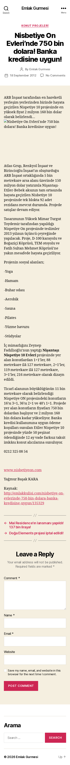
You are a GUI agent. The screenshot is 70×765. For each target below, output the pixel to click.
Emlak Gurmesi (35, 8)
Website (9, 652)
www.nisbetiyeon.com (23, 470)
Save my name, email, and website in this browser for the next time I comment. (34, 672)
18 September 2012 (23, 75)
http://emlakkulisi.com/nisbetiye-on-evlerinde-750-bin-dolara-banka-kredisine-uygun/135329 (34, 498)
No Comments (55, 75)
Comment (12, 578)
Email (9, 634)
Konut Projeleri (35, 25)
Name (9, 615)
